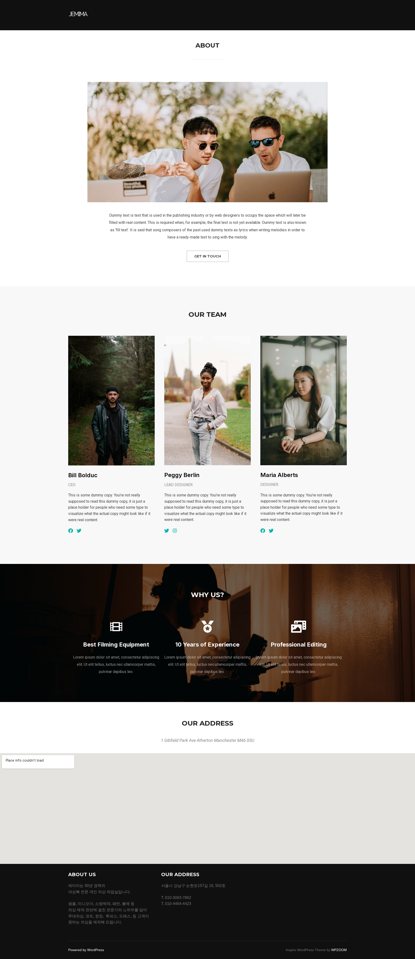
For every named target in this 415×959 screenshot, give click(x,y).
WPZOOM (339, 950)
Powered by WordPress (86, 950)
